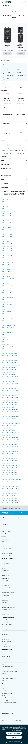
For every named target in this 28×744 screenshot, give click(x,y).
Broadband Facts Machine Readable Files (10, 702)
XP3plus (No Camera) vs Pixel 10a (9, 393)
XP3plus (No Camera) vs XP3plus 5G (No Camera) (12, 481)
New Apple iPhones (5, 619)
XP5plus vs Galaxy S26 (6, 206)
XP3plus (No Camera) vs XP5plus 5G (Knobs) (11, 486)
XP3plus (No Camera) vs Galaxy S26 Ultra (10, 383)
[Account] (25, 2)
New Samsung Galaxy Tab (7, 636)
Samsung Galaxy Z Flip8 (6, 555)
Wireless (6, 507)
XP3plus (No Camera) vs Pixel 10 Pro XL (10, 411)
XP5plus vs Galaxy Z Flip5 (7, 292)
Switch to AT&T (5, 580)
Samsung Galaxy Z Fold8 (7, 553)
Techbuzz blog (4, 708)
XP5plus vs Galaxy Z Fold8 (7, 215)
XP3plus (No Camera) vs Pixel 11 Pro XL (10, 362)
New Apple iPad (5, 634)
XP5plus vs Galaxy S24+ (7, 306)
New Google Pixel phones (7, 624)
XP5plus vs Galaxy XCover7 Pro (8, 278)
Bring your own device (6, 587)
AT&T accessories (5, 654)
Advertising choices (18, 720)
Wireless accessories (6, 531)
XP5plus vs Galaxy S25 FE (7, 248)
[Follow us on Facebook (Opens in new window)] (21, 513)
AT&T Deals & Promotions (7, 597)
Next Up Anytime (5, 575)
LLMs (2, 715)
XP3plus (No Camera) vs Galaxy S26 (9, 360)
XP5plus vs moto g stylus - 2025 (8, 269)
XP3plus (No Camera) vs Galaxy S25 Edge (10, 404)
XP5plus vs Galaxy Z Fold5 (7, 302)
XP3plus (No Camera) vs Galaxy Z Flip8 (10, 376)
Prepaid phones (5, 533)
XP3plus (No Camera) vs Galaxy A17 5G (10, 397)
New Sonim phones (6, 629)
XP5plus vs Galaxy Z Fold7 (7, 304)
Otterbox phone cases (6, 658)
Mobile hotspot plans (6, 572)
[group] (14, 517)
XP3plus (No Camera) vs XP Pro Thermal (10, 451)
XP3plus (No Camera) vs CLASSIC (9, 418)
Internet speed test (6, 585)
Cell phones (4, 519)
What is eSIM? (4, 676)
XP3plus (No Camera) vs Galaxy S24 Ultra (10, 502)
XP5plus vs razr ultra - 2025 (7, 285)
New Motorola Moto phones (7, 626)
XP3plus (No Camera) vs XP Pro (8, 477)
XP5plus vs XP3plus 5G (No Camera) (9, 327)
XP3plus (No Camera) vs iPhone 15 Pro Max (10, 435)
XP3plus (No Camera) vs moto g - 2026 (10, 390)
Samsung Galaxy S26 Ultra (7, 548)
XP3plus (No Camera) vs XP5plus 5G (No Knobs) (11, 479)
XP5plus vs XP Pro (5, 323)
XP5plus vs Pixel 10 (6, 276)
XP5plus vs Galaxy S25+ (7, 316)
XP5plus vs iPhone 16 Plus (7, 255)
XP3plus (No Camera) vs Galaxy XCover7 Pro (11, 432)
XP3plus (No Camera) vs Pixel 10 (8, 430)
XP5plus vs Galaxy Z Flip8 (7, 222)
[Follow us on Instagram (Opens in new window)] (23, 513)
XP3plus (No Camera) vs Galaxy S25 (9, 444)
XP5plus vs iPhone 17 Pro (7, 201)
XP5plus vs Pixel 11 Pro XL (7, 208)
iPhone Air (4, 544)
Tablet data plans (5, 570)
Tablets (3, 526)
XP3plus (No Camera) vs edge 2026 (9, 395)
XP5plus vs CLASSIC (6, 264)
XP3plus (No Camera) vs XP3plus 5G (9, 465)
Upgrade (3, 568)
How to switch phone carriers (8, 583)
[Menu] (2, 2)
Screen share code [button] (5, 705)
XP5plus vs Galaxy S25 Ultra (7, 288)
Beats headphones (5, 661)
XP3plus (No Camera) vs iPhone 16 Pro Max (11, 416)
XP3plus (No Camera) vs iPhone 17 (9, 374)
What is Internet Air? (6, 669)
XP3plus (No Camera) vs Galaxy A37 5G (10, 400)
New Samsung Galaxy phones (8, 622)
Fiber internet (4, 522)
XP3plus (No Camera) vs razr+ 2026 (9, 381)
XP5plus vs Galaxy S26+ (7, 232)
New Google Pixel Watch (7, 644)
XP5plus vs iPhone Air (6, 225)
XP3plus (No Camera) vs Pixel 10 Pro (9, 421)
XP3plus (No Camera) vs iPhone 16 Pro (10, 437)
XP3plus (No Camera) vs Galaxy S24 (9, 484)
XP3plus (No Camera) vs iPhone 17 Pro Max (10, 351)
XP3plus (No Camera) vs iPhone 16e (9, 428)
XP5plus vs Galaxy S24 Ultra (7, 348)
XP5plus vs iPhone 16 (6, 204)
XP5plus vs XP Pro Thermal (7, 297)
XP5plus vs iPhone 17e (6, 213)
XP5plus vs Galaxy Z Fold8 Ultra (8, 211)
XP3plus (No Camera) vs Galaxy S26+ (9, 386)
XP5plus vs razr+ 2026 (6, 227)
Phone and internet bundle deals (8, 607)
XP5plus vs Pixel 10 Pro (6, 267)
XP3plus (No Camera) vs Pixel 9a (8, 495)
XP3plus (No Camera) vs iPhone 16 (9, 358)
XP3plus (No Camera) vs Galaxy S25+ (9, 470)
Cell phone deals (5, 600)
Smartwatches (5, 529)
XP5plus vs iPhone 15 (6, 260)
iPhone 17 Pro (4, 541)
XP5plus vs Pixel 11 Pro (6, 199)
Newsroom (4, 688)
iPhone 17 (3, 546)
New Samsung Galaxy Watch (7, 641)
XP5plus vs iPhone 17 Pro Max (8, 197)
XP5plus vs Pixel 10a (6, 239)
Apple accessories (5, 651)
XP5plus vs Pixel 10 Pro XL (7, 257)
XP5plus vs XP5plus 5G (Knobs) (8, 332)
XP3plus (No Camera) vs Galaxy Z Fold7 (10, 458)
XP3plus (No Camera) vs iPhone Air (9, 379)
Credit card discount (6, 609)
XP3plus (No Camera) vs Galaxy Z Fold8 (10, 369)
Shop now (7, 53)
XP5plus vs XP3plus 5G (6, 311)
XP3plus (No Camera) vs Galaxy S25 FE (10, 402)
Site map (3, 720)
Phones (11, 507)
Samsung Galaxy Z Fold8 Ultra (8, 551)
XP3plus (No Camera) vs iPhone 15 (9, 414)
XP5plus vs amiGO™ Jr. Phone (8, 271)
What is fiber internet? (6, 673)
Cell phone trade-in (5, 590)
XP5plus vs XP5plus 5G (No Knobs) (9, 325)
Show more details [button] (7, 103)
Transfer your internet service (8, 592)
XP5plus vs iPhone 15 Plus (7, 313)
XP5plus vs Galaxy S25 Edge (7, 250)
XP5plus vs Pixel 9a (6, 341)
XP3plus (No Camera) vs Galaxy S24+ (9, 460)
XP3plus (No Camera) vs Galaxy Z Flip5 (10, 446)
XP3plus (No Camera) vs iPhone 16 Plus (10, 409)
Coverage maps (4, 722)
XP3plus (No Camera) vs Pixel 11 (8, 372)
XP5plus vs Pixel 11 (5, 218)
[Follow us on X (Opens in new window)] (19, 513)
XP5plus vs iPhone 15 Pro (7, 309)
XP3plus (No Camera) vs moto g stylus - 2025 (11, 423)
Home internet (5, 524)
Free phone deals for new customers (9, 611)
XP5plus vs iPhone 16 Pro (7, 283)
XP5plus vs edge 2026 (6, 241)
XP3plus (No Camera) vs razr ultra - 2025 (10, 439)
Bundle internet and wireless (7, 666)
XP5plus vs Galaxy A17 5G (7, 243)
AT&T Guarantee (5, 700)
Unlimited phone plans (6, 561)
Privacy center (17, 722)
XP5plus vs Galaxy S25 (6, 290)
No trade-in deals (5, 614)
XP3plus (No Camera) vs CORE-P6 (9, 407)
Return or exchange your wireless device (10, 678)
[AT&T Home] (8, 2)
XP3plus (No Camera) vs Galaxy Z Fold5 (10, 456)
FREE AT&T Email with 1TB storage (7, 713)
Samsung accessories (6, 656)
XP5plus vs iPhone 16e (6, 274)
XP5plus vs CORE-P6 (6, 253)
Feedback (3, 711)
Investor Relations (5, 690)
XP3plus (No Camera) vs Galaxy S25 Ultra (10, 442)
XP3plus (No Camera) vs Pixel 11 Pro (9, 353)
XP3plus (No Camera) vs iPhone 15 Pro (10, 463)
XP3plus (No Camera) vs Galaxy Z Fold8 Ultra (11, 365)
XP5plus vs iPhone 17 (6, 220)
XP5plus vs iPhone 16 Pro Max (8, 262)
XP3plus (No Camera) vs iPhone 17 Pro (10, 355)
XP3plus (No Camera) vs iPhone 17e (9, 367)
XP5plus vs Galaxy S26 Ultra (7, 229)
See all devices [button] (6, 5)
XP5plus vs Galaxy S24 (6, 330)
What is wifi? (4, 680)
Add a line (4, 565)
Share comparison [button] (14, 21)
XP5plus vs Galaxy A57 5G (7, 234)
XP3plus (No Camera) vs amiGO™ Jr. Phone (11, 425)
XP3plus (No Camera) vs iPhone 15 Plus (10, 467)
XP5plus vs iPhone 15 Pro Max (8, 281)
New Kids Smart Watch (6, 646)
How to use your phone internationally (9, 671)
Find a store (4, 686)
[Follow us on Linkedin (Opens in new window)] (25, 513)
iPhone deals (4, 602)
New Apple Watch (5, 639)
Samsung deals (5, 604)
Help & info (4, 697)
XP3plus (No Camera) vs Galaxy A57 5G (10, 388)
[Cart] (22, 2)
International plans (5, 563)
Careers (3, 695)
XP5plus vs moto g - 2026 (7, 236)
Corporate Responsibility (7, 693)
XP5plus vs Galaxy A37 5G (7, 246)
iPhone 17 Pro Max (5, 539)
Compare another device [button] (7, 56)
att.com (3, 507)
